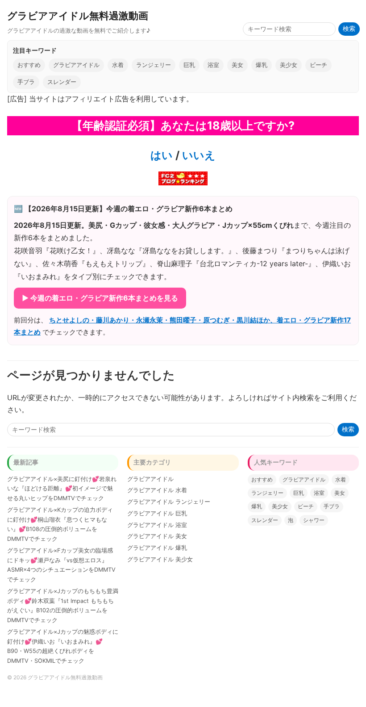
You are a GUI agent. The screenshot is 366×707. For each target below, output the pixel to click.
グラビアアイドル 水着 (157, 490)
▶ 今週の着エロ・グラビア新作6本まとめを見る (100, 297)
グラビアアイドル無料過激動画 (77, 15)
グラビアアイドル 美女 (157, 536)
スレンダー (61, 82)
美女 (237, 65)
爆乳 (261, 65)
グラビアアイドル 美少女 (160, 559)
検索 (349, 28)
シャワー (313, 520)
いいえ (197, 155)
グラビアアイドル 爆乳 (157, 547)
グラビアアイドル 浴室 (157, 525)
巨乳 (189, 65)
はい (161, 155)
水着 (118, 65)
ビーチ (318, 65)
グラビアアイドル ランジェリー (168, 501)
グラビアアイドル (76, 65)
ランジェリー (153, 65)
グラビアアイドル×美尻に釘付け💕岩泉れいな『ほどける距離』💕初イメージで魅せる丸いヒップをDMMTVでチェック (61, 489)
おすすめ (29, 65)
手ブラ (26, 82)
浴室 (213, 65)
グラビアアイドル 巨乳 (157, 513)
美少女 (288, 65)
